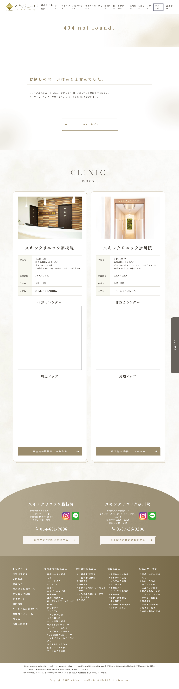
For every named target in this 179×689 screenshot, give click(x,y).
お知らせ (141, 7)
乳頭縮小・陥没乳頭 (120, 604)
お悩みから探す (77, 7)
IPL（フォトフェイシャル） (61, 601)
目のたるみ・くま (151, 591)
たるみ (50, 587)
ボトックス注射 (55, 614)
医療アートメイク (56, 647)
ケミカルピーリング (57, 644)
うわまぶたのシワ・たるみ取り (92, 589)
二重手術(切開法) (88, 577)
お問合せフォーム (23, 614)
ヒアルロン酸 (54, 617)
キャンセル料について (25, 608)
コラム (149, 7)
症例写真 (107, 7)
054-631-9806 (46, 291)
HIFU (50, 604)
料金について (20, 573)
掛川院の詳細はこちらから (128, 451)
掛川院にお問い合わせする (128, 540)
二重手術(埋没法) (88, 574)
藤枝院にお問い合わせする (51, 540)
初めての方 (65, 7)
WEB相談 (174, 345)
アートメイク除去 (56, 651)
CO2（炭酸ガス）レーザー (60, 634)
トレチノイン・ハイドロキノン (60, 639)
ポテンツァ (53, 607)
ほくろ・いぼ (54, 584)
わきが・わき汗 (118, 607)
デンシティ (52, 611)
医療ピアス (116, 587)
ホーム (57, 7)
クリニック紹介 (22, 593)
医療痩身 (51, 594)
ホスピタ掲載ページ (24, 588)
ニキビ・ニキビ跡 (56, 591)
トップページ (20, 568)
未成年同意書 (20, 623)
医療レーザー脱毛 (56, 574)
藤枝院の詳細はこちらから (50, 451)
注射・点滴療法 (55, 597)
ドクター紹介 (122, 7)
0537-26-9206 (125, 291)
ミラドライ (116, 584)
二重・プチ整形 (150, 587)
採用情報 (169, 7)
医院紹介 (133, 7)
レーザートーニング (57, 628)
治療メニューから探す (94, 7)
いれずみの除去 (118, 581)
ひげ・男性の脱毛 (56, 621)
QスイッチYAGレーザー (59, 624)
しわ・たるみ (54, 581)
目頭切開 (83, 581)
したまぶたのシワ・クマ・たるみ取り (92, 595)
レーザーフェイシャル (58, 631)
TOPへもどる (90, 124)
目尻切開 (83, 584)
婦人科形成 (116, 601)
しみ (49, 577)
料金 (114, 7)
